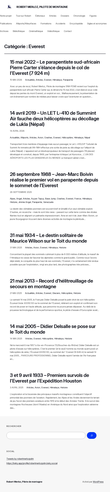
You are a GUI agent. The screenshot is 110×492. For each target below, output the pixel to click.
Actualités (30, 79)
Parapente (68, 79)
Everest (47, 79)
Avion (40, 137)
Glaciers (56, 293)
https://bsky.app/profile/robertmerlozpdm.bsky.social (31, 463)
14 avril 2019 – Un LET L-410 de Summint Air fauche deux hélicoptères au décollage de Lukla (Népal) (54, 118)
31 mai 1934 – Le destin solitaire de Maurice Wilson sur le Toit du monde (48, 238)
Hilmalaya (57, 79)
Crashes (48, 137)
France (77, 198)
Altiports (24, 137)
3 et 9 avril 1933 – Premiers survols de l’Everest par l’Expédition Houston (49, 378)
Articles (39, 79)
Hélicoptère (67, 137)
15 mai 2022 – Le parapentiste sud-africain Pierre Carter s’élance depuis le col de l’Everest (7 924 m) (55, 67)
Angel (19, 198)
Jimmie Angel (24, 202)
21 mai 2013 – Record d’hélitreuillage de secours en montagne (51, 283)
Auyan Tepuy (37, 198)
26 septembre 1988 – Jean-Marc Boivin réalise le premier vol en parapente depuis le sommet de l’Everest (54, 179)
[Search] (92, 435)
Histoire (13, 202)
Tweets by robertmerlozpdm (20, 458)
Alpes (12, 198)
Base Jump (50, 198)
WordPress (98, 481)
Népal (87, 137)
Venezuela (48, 202)
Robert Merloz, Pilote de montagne (42, 7)
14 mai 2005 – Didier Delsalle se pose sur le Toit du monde (53, 329)
